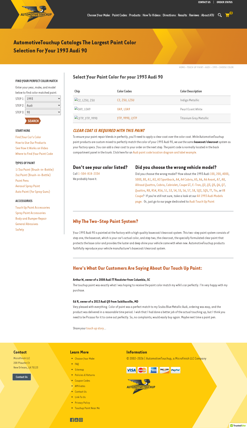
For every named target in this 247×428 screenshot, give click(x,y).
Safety (19, 229)
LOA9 (127, 109)
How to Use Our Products (30, 143)
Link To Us (80, 397)
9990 (126, 118)
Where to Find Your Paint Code (34, 154)
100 (212, 174)
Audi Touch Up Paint (201, 201)
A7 (218, 179)
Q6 (218, 185)
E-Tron (196, 185)
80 (144, 179)
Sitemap (79, 369)
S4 (175, 190)
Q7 (223, 185)
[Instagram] (81, 419)
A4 (177, 179)
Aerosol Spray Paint (27, 186)
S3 (170, 190)
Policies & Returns (85, 375)
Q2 (204, 185)
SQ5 (205, 190)
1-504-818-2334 (89, 173)
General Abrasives (26, 224)
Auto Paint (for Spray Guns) (32, 191)
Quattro (140, 190)
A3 (154, 179)
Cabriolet (172, 185)
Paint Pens (22, 180)
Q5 (213, 185)
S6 (184, 190)
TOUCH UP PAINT (195, 67)
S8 (193, 190)
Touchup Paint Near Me (87, 408)
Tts (215, 190)
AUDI (207, 67)
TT (210, 190)
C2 (118, 100)
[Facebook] (72, 419)
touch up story (95, 328)
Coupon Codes (82, 380)
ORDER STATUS (225, 2)
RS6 (160, 190)
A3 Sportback (165, 179)
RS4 (153, 190)
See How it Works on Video (31, 148)
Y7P (119, 118)
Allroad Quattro (145, 185)
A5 (195, 179)
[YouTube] (76, 419)
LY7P (134, 118)
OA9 (119, 109)
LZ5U (131, 100)
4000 (225, 174)
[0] (227, 17)
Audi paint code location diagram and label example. (165, 152)
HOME (182, 67)
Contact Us (22, 376)
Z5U (124, 100)
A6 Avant (209, 179)
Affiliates (80, 386)
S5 (179, 190)
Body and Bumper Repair (31, 218)
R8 (148, 190)
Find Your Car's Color (28, 137)
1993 (214, 67)
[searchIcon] (220, 15)
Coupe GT (185, 185)
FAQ (77, 364)
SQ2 (199, 190)
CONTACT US (204, 2)
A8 (223, 179)
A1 (149, 179)
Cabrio (160, 185)
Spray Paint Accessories (30, 213)
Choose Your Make (85, 358)
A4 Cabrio (187, 179)
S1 (165, 190)
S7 (188, 190)
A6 (200, 179)
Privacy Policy (82, 402)
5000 (138, 179)
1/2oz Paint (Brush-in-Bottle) (34, 169)
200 (218, 174)
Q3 (208, 185)
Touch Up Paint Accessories (32, 207)
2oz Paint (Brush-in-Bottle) (33, 175)
